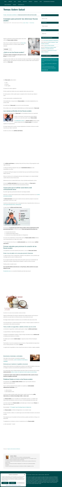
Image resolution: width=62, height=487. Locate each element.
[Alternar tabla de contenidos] (10, 49)
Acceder (40, 483)
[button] (24, 474)
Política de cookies (35, 474)
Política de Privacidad (14, 485)
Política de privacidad (28, 474)
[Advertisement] (21, 31)
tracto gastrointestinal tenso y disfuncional (12, 204)
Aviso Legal (19, 485)
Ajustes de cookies (41, 474)
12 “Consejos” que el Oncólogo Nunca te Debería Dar (20, 407)
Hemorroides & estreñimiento (12, 14)
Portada (4, 14)
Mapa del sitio (47, 474)
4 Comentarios (31, 22)
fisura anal (23, 42)
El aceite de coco (6, 271)
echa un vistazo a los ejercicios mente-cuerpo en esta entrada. (24, 372)
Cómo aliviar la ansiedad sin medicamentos (51, 40)
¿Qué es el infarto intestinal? (49, 45)
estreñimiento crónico (19, 120)
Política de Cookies (8, 485)
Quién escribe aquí (45, 69)
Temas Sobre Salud (14, 9)
